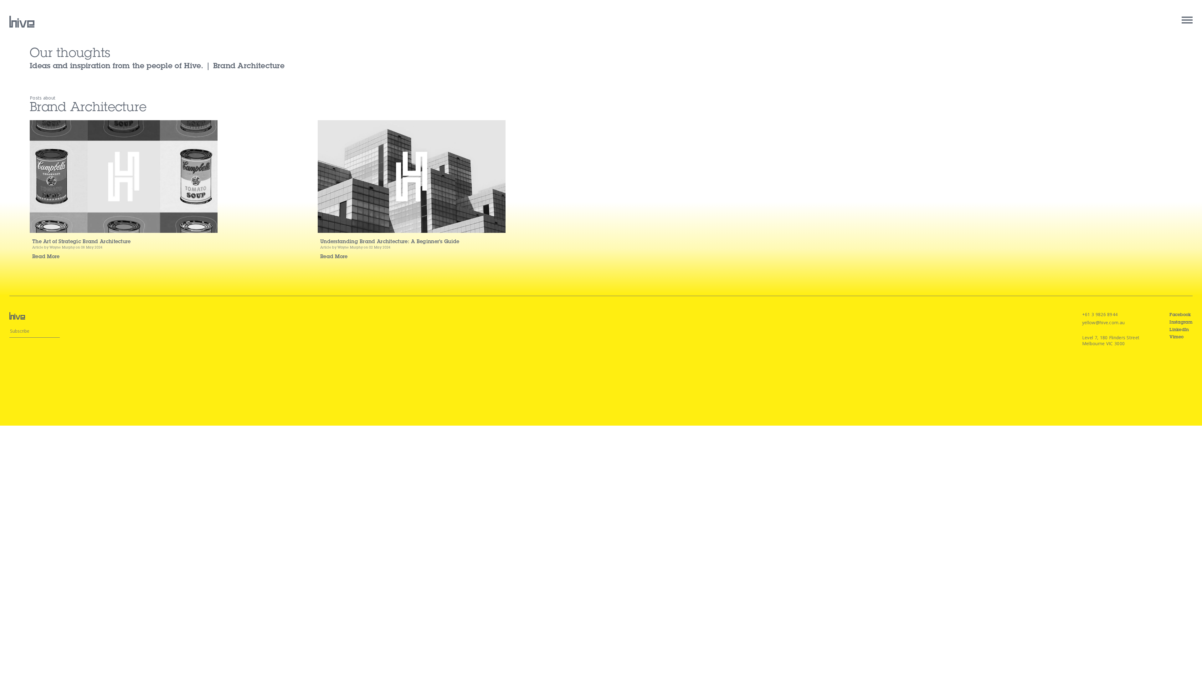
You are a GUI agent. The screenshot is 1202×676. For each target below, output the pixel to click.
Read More (46, 256)
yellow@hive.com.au (1103, 322)
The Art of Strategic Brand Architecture (81, 241)
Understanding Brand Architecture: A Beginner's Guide (390, 241)
